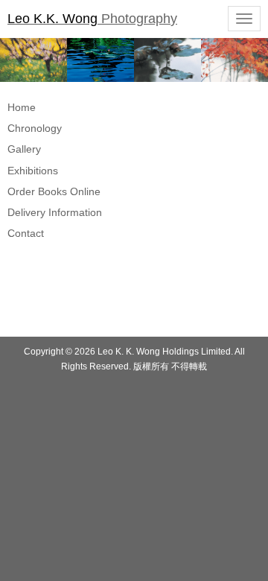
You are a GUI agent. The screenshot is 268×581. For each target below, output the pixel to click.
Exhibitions (32, 171)
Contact (25, 233)
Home (21, 107)
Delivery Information (54, 212)
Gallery (24, 149)
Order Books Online (53, 191)
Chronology (34, 128)
